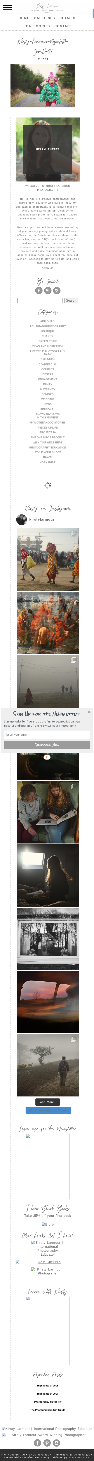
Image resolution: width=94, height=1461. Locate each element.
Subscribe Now (47, 745)
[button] (47, 714)
